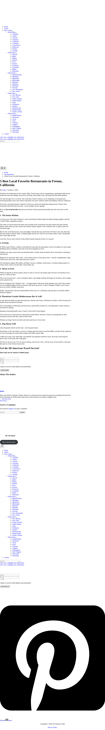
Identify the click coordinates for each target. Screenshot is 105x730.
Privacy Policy (52, 727)
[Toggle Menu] (16, 73)
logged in (12, 409)
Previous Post (5, 399)
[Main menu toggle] (3, 168)
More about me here (8, 442)
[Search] (20, 561)
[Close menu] (2, 446)
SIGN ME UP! (5, 586)
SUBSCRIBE (5, 370)
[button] (52, 137)
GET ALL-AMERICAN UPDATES (12, 139)
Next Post (4, 401)
